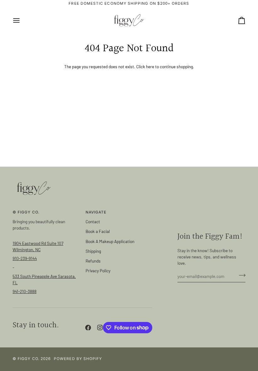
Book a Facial (98, 231)
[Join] (240, 275)
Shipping (93, 251)
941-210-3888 (24, 291)
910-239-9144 (25, 258)
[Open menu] (22, 20)
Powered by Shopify (78, 359)
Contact (93, 221)
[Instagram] (100, 327)
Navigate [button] (96, 212)
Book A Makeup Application (110, 241)
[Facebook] (88, 327)
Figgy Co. (28, 359)
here (150, 66)
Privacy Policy (98, 270)
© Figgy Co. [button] (26, 212)
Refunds (93, 260)
